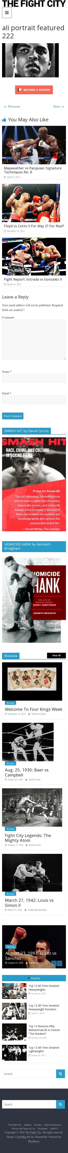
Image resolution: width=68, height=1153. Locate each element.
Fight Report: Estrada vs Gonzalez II (33, 279)
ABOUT (54, 1124)
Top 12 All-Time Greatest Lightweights (44, 1045)
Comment (8, 317)
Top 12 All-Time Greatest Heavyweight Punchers (44, 1003)
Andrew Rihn (36, 958)
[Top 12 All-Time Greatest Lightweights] (15, 1040)
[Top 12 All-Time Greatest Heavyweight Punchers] (15, 999)
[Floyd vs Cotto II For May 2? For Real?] (31, 186)
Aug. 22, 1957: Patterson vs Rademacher (33, 951)
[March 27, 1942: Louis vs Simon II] (32, 856)
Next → (58, 106)
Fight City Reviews (53, 1120)
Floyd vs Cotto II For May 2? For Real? (34, 226)
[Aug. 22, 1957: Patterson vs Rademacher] (35, 927)
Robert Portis (35, 844)
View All (56, 655)
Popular (35, 974)
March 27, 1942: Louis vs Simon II (29, 902)
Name (7, 372)
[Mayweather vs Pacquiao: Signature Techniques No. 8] (34, 128)
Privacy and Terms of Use (23, 1124)
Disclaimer (42, 1124)
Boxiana (10, 702)
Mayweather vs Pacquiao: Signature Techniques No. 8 (33, 170)
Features (28, 1120)
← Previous (12, 106)
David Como (34, 779)
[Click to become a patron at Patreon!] (34, 86)
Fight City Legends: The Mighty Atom (28, 837)
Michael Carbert (39, 713)
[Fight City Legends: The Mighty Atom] (32, 790)
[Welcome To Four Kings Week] (32, 664)
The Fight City (14, 1120)
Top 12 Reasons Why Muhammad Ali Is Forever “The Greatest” (44, 1025)
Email (6, 393)
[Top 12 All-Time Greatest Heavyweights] (15, 979)
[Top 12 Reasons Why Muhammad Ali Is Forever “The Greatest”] (15, 1019)
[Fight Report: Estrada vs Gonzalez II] (34, 240)
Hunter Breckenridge (37, 909)
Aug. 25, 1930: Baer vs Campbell (27, 772)
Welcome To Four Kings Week (33, 709)
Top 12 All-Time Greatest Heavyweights (44, 983)
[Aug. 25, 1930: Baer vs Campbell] (28, 725)
